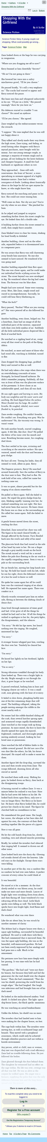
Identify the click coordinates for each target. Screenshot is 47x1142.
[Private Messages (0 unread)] (29, 10)
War (25, 47)
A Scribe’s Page (20, 1134)
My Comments (34, 1134)
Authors (12, 3)
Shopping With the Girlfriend (12, 7)
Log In (34, 11)
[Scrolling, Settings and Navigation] (44, 2)
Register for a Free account (23, 1110)
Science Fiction (15, 47)
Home (3, 3)
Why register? (23, 1114)
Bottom (42, 11)
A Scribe (22, 3)
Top (10, 1134)
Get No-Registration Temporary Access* (23, 1120)
